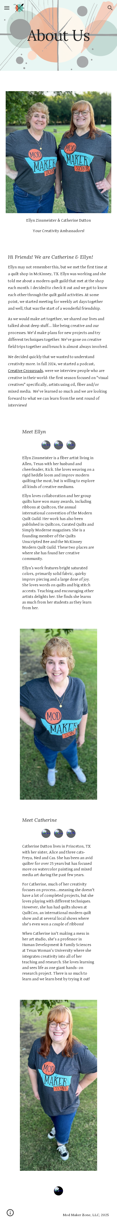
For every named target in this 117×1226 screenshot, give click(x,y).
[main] (58, 35)
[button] (7, 8)
